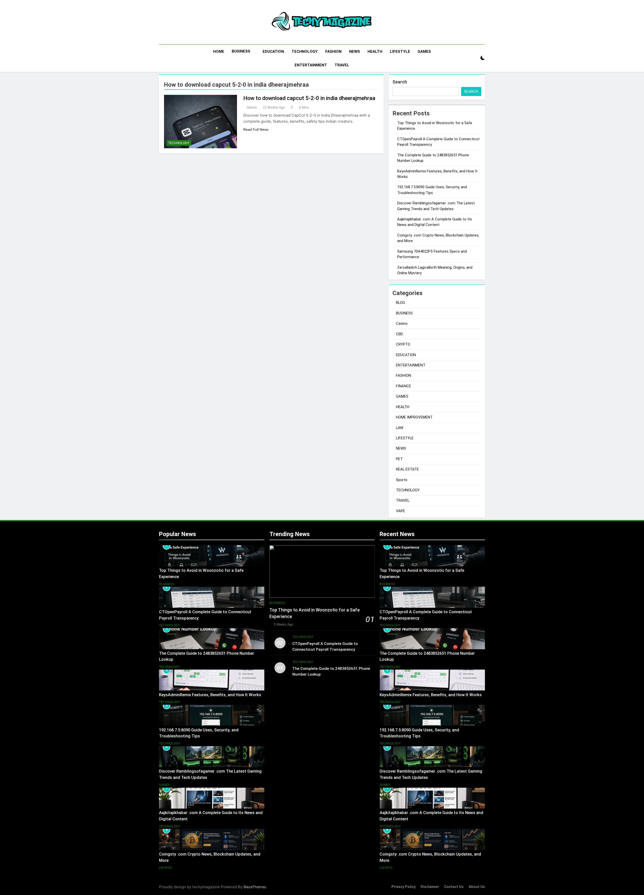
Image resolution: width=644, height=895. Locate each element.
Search (399, 81)
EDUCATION (273, 51)
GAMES (424, 51)
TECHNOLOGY (305, 51)
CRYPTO (403, 344)
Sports (401, 480)
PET (399, 459)
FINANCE (403, 386)
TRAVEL (342, 65)
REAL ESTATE (407, 469)
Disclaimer (430, 887)
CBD (399, 334)
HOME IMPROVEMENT (414, 417)
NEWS (354, 51)
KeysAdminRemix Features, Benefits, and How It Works (210, 694)
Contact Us (454, 887)
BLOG (400, 302)
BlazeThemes (255, 887)
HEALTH (375, 51)
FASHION (333, 51)
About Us (477, 887)
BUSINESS (241, 51)
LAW (399, 428)
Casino (402, 323)
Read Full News (255, 129)
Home (218, 51)
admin (252, 107)
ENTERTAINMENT (311, 65)
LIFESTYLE (400, 51)
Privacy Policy (403, 887)
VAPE (400, 511)
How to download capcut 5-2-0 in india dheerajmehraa (309, 98)
